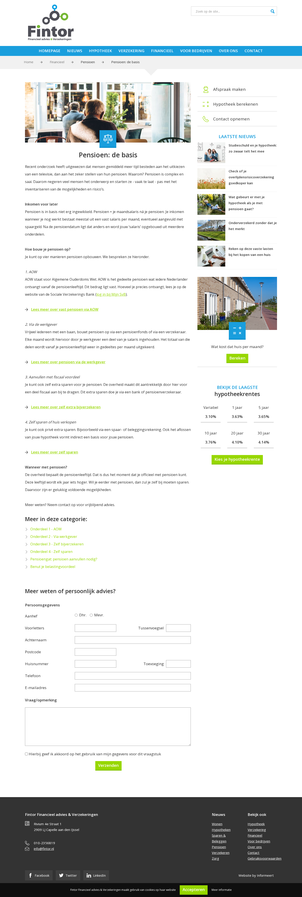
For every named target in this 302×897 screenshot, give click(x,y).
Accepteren (194, 889)
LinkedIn (99, 875)
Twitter (71, 875)
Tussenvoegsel (151, 627)
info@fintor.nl (44, 848)
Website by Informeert (256, 875)
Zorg (215, 858)
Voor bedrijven (196, 50)
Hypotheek (100, 50)
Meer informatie (222, 890)
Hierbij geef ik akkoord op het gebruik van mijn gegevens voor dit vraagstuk (95, 753)
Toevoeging (153, 663)
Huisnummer (36, 663)
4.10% (237, 442)
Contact (254, 50)
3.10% (210, 416)
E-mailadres (35, 687)
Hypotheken (221, 829)
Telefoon (32, 675)
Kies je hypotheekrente (237, 459)
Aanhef (31, 616)
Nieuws (74, 50)
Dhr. (77, 615)
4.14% (263, 442)
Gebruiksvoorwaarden (264, 858)
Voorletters (34, 627)
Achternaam (35, 639)
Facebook (41, 875)
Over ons (228, 50)
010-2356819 (44, 843)
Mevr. (92, 615)
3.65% (263, 416)
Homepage (49, 50)
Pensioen (88, 62)
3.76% (210, 442)
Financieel (162, 50)
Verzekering (131, 50)
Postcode (33, 651)
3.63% (237, 416)
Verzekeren (220, 852)
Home (28, 62)
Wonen (217, 824)
